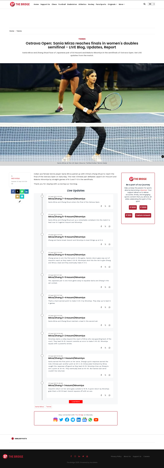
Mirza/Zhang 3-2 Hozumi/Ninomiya (66, 317)
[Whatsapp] (22, 191)
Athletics (82, 4)
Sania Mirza (39, 407)
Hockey (91, 4)
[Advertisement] (82, 21)
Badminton (72, 4)
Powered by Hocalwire (88, 462)
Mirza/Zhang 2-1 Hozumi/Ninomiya (66, 358)
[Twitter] (17, 191)
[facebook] (13, 191)
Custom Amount (143, 215)
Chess (54, 4)
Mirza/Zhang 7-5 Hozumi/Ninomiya (66, 198)
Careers (146, 456)
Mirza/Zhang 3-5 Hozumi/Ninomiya (66, 277)
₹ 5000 (133, 207)
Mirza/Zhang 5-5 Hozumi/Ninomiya (66, 216)
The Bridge (79, 415)
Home (36, 4)
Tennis (82, 38)
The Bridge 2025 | (73, 462)
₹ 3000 (143, 207)
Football (62, 4)
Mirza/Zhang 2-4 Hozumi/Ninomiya (66, 297)
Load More (76, 402)
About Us (127, 456)
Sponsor (144, 190)
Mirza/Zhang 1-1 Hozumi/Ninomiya (66, 385)
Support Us (45, 4)
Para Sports (101, 4)
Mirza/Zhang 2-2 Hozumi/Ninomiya (66, 335)
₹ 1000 (128, 215)
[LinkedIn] (26, 191)
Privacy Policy (116, 456)
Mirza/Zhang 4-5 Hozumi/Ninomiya (66, 254)
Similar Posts (21, 439)
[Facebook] (101, 206)
